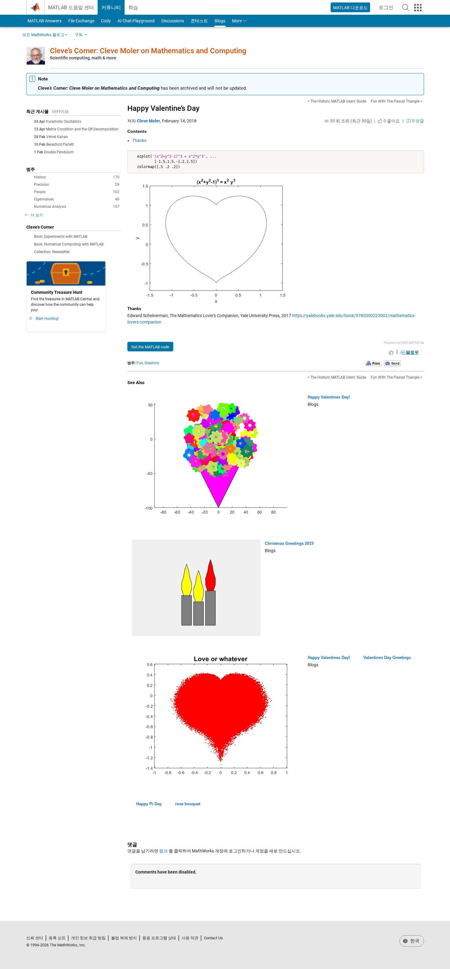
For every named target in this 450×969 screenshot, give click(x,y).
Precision (76, 184)
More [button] (237, 20)
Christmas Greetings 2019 (289, 543)
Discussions (172, 20)
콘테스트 (199, 20)
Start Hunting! (47, 318)
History (76, 177)
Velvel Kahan (57, 137)
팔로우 (412, 352)
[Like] (391, 352)
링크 (163, 850)
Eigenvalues (76, 199)
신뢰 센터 (34, 938)
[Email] (392, 363)
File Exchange (81, 20)
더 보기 (37, 215)
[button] (405, 7)
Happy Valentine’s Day (163, 108)
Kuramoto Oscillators (63, 121)
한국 (414, 941)
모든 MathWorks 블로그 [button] (43, 35)
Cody (106, 20)
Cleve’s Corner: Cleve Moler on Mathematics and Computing (148, 51)
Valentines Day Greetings (387, 657)
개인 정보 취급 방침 (88, 938)
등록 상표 (57, 938)
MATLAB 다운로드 (350, 7)
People (76, 192)
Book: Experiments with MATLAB (60, 236)
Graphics (151, 363)
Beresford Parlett (60, 144)
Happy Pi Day (149, 804)
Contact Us (213, 938)
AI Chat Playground (136, 20)
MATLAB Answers (44, 20)
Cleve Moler (148, 120)
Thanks (139, 140)
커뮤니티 (111, 7)
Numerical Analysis (76, 206)
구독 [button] (79, 35)
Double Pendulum (59, 152)
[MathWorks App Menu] (418, 7)
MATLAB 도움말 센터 (71, 7)
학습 (133, 7)
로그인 (388, 9)
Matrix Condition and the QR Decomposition (82, 129)
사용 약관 (190, 938)
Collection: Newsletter (52, 252)
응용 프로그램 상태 (159, 938)
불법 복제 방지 (124, 938)
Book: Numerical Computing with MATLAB (68, 244)
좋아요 (391, 120)
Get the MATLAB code (150, 347)
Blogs (220, 20)
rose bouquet (187, 804)
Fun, (140, 363)
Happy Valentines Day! (329, 397)
